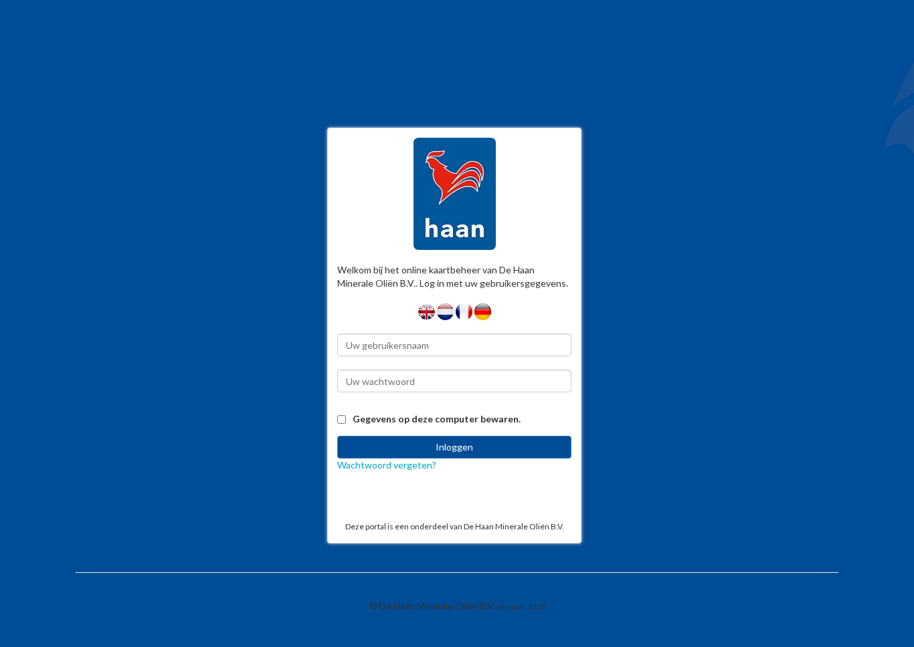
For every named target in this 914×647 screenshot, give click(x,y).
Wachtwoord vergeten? (386, 465)
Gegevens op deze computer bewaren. (437, 418)
